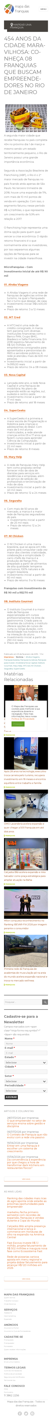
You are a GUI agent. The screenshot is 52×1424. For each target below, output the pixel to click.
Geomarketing (10, 1316)
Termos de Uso (9, 1380)
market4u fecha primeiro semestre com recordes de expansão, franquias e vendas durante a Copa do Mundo (25, 1216)
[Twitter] (26, 1413)
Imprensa (9, 657)
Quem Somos (9, 1298)
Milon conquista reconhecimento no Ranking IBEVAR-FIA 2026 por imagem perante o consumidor (25, 924)
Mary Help (17, 666)
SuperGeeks (19, 669)
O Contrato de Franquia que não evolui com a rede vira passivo (27, 1136)
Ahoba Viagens (32, 657)
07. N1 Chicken (13, 536)
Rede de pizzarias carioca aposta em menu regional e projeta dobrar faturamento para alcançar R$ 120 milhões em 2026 (27, 1262)
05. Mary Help (13, 456)
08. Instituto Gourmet (18, 601)
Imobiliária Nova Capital (26, 663)
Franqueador (9, 1343)
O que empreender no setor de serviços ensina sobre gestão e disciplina (26, 1123)
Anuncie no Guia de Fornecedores (17, 1331)
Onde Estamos (10, 1304)
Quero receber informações (15, 1349)
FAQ (6, 1389)
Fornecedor (8, 1346)
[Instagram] (32, 1413)
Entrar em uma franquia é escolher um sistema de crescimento (23, 1148)
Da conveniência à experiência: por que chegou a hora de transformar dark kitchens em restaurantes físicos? (26, 1164)
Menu (43, 9)
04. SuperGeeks (14, 410)
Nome (9, 1038)
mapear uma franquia (20, 26)
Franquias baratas (12, 660)
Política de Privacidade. (23, 719)
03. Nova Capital (14, 374)
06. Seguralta (13, 500)
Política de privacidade (13, 1374)
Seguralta (8, 669)
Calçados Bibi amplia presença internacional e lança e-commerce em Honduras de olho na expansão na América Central (26, 1232)
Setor (9, 1076)
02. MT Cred (12, 317)
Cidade (10, 1066)
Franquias (10, 735)
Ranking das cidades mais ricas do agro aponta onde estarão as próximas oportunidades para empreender (27, 1202)
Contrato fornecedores (13, 1371)
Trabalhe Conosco (11, 1301)
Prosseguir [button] (18, 724)
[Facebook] (20, 1413)
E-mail (10, 1048)
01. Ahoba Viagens (16, 284)
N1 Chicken (36, 666)
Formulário (8, 1392)
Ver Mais (26, 1179)
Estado (10, 1057)
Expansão (8, 1319)
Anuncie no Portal (11, 1328)
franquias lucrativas (29, 660)
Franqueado (9, 1340)
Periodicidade (15, 1085)
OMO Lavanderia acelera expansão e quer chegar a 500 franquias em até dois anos (24, 827)
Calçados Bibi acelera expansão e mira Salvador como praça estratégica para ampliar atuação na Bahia (24, 876)
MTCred (26, 666)
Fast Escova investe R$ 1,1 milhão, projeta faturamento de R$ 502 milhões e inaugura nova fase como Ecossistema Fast (27, 1247)
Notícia (19, 657)
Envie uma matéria (12, 1362)
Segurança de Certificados (14, 1377)
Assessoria (8, 1313)
